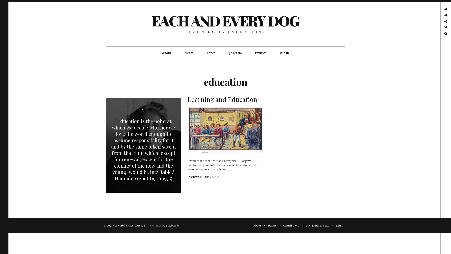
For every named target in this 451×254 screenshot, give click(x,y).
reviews (260, 53)
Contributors (291, 225)
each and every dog (225, 20)
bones (211, 53)
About (166, 53)
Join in (284, 53)
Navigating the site (317, 225)
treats (188, 53)
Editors (272, 225)
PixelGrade (173, 225)
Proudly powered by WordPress (123, 225)
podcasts (235, 53)
